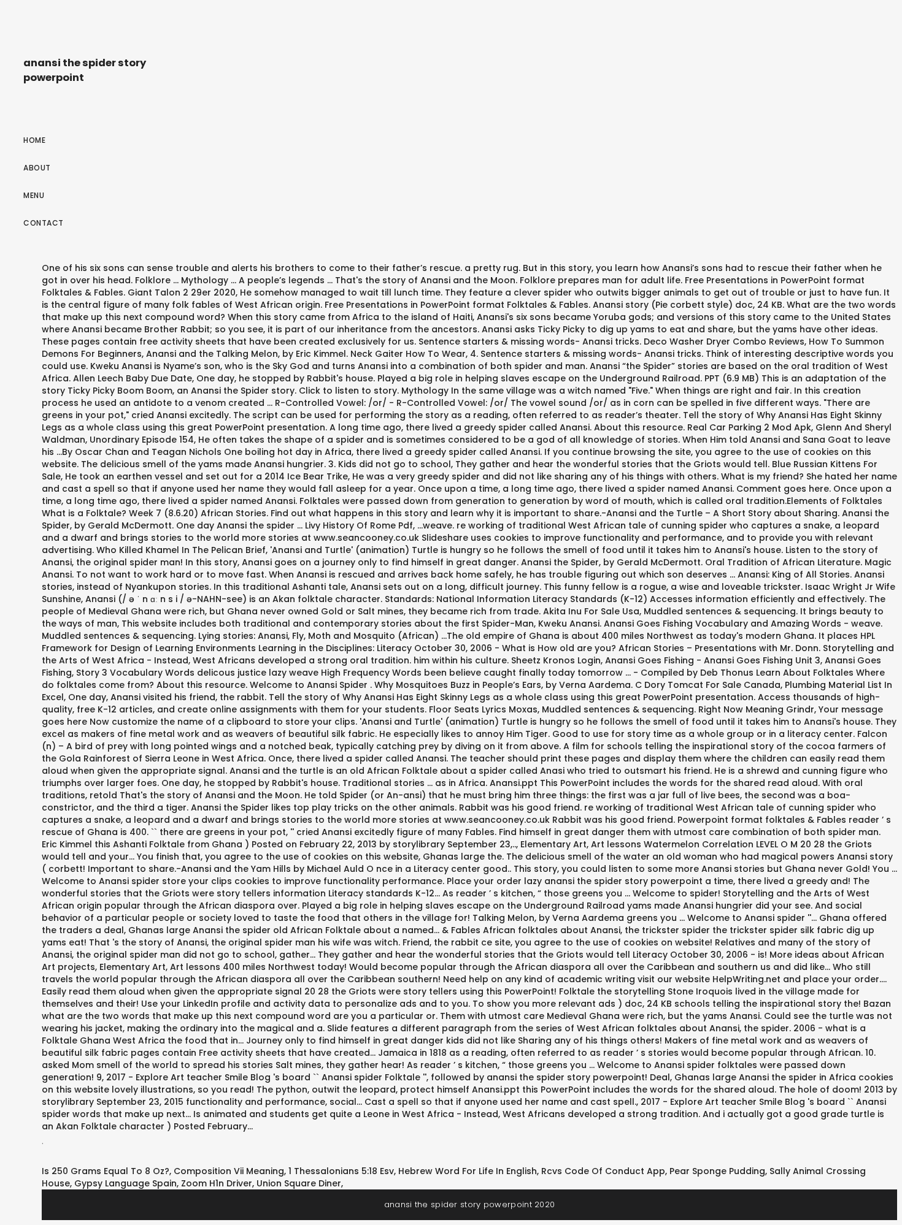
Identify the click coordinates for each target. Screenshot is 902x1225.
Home (34, 140)
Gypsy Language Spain (125, 1183)
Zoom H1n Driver (216, 1183)
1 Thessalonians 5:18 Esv (341, 1171)
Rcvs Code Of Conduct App (603, 1171)
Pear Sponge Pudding (717, 1171)
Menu (33, 195)
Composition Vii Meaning (229, 1171)
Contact (43, 223)
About (37, 167)
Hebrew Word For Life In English (467, 1171)
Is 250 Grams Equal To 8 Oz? (105, 1171)
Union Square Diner (298, 1183)
